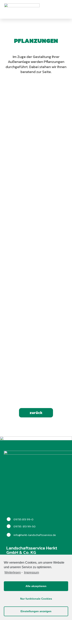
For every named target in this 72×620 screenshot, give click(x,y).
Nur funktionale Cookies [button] (36, 598)
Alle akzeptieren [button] (36, 586)
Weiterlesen (12, 572)
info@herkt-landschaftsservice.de (34, 535)
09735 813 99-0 (23, 519)
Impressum (31, 572)
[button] (61, 9)
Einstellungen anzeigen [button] (36, 611)
